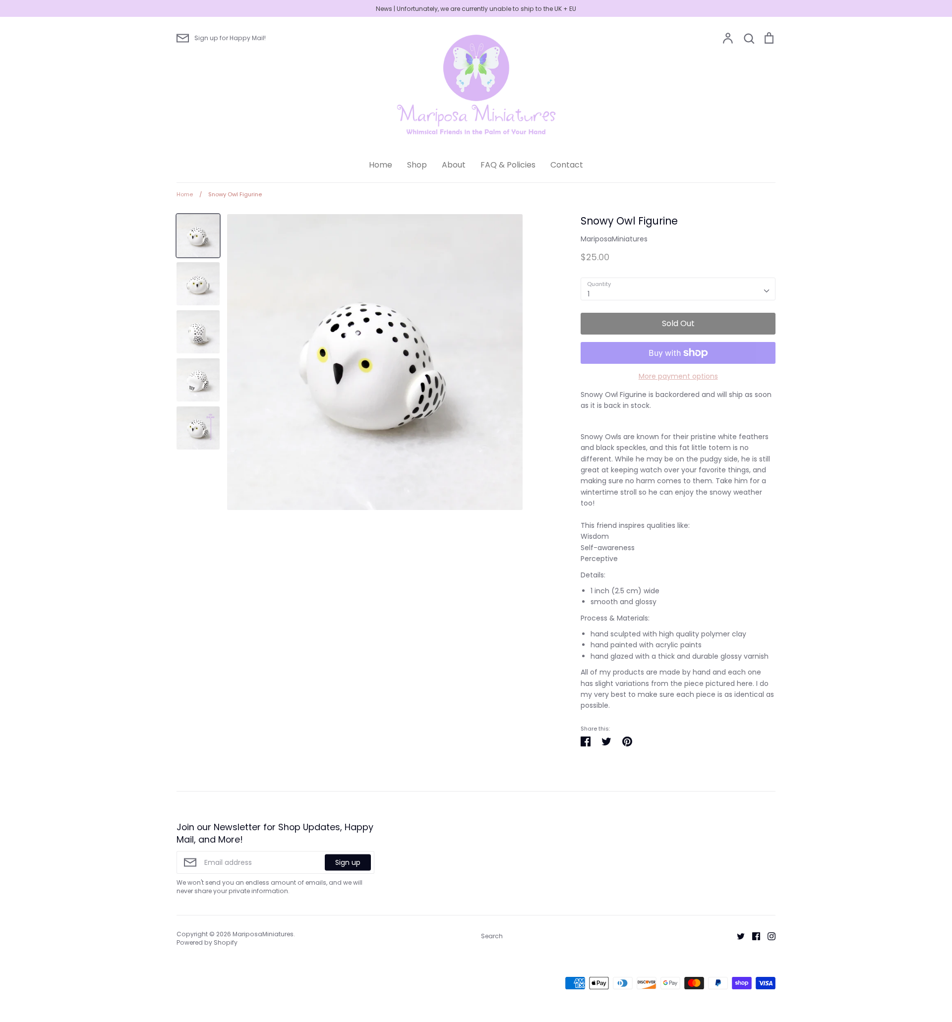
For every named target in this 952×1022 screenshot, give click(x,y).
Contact (566, 164)
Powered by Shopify (207, 942)
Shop (417, 164)
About (454, 164)
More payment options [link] (678, 376)
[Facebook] (752, 936)
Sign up (347, 862)
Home (380, 164)
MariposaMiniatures (614, 239)
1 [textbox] (589, 294)
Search (492, 936)
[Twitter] (737, 936)
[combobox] (678, 289)
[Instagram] (767, 936)
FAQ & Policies (508, 164)
